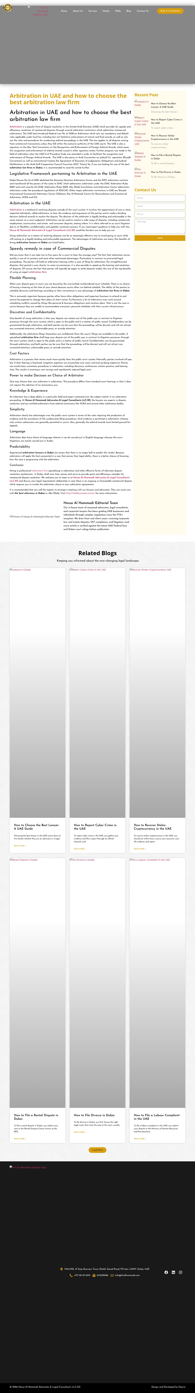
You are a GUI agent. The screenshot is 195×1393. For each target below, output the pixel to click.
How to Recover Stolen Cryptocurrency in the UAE (165, 137)
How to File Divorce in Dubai (166, 172)
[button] (97, 1150)
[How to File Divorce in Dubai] (142, 175)
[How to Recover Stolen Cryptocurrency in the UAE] (142, 139)
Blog (128, 11)
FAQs (118, 11)
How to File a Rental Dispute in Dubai (166, 157)
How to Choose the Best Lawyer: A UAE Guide (163, 105)
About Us (78, 11)
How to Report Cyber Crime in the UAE (166, 121)
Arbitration (16, 210)
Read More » (20, 846)
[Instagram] (180, 1272)
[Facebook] (166, 1272)
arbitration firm (40, 471)
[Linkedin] (173, 1272)
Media (106, 11)
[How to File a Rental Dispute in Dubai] (142, 158)
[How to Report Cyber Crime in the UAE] (142, 123)
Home (64, 11)
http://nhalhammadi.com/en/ (80, 493)
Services (93, 11)
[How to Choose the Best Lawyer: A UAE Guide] (142, 107)
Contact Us (143, 11)
